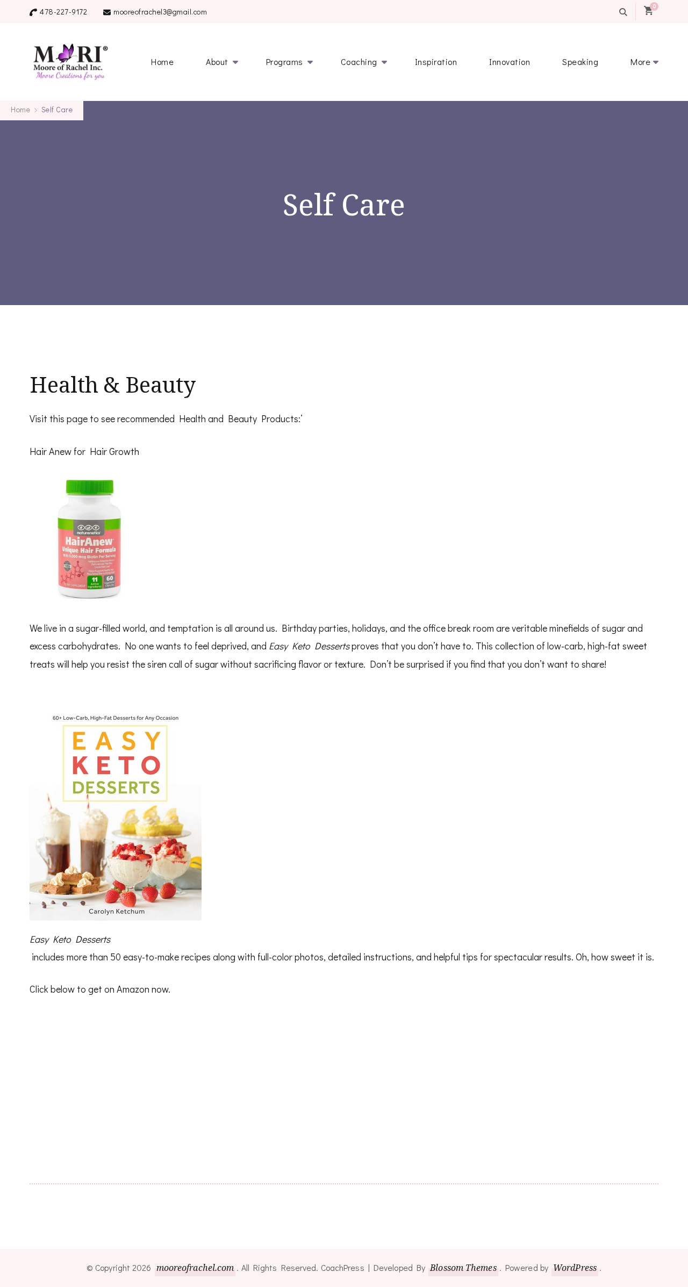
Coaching (359, 61)
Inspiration (436, 61)
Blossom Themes (463, 1268)
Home (162, 61)
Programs (284, 61)
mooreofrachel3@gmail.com (160, 11)
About (217, 61)
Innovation (509, 61)
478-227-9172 (63, 11)
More (640, 61)
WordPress (575, 1268)
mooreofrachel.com (195, 1268)
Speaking (580, 61)
